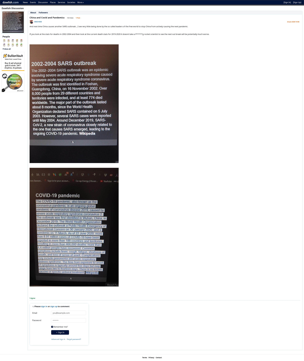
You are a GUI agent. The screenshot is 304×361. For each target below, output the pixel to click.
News (25, 2)
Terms (144, 357)
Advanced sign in (58, 339)
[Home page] (13, 22)
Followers (43, 12)
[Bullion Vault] (13, 61)
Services (61, 2)
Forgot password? (74, 339)
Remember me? (61, 327)
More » (80, 2)
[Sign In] (287, 2)
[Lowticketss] (13, 45)
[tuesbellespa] (8, 45)
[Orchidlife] (17, 45)
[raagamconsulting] (21, 40)
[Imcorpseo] (13, 40)
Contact (159, 357)
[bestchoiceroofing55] (17, 40)
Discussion (43, 2)
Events (33, 2)
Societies (71, 2)
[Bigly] (13, 82)
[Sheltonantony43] (8, 40)
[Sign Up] (297, 2)
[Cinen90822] (4, 40)
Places (53, 2)
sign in (44, 306)
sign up (53, 306)
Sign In (61, 332)
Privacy (151, 357)
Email (34, 313)
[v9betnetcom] (4, 45)
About (33, 12)
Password (36, 320)
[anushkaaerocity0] (21, 45)
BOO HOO (38, 22)
